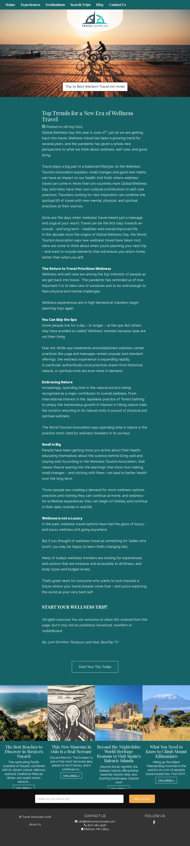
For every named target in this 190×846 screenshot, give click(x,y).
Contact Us (117, 4)
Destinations (55, 4)
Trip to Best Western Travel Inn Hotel (95, 86)
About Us (35, 824)
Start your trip (142, 798)
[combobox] (79, 799)
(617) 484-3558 (96, 825)
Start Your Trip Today (95, 667)
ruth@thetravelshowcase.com (96, 821)
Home (10, 4)
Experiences (30, 4)
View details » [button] (23, 787)
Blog (100, 4)
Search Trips (81, 4)
